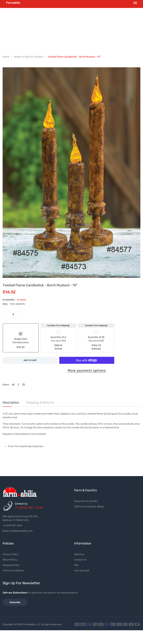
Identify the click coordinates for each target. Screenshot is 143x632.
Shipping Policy (11, 565)
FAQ (76, 565)
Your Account (81, 570)
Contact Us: (21, 503)
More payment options (87, 370)
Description (11, 402)
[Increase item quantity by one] (19, 314)
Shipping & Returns (40, 402)
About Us (79, 554)
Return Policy (10, 559)
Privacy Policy (10, 554)
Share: (6, 384)
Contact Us (80, 559)
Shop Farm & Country (86, 501)
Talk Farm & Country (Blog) (89, 506)
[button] (20, 340)
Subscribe (15, 602)
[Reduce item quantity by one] (6, 314)
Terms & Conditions (13, 570)
